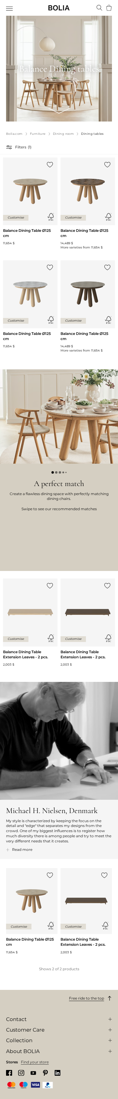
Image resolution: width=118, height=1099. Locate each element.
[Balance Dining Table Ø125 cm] (30, 201)
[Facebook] (9, 1073)
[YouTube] (33, 1072)
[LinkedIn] (57, 1073)
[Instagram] (21, 1073)
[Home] (59, 8)
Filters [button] (20, 147)
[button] (10, 147)
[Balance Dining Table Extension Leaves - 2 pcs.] (30, 623)
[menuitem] (10, 8)
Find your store (35, 1062)
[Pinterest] (45, 1073)
